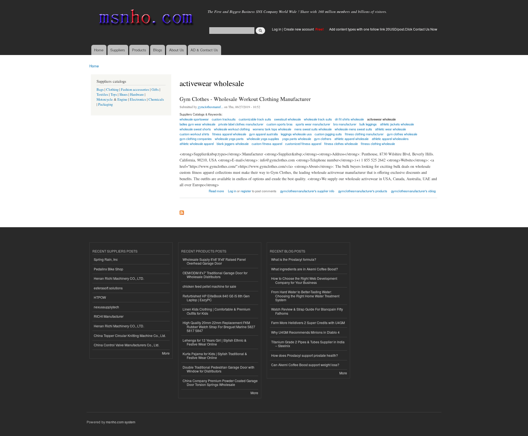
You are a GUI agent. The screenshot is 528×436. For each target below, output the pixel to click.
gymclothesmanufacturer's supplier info (307, 191)
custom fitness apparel (267, 143)
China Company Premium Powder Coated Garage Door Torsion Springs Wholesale (220, 382)
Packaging (105, 104)
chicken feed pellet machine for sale (209, 286)
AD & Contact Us (204, 50)
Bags (100, 89)
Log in (276, 29)
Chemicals (156, 99)
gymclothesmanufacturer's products (362, 191)
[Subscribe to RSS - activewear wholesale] (182, 211)
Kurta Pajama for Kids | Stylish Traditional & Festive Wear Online (215, 355)
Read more (216, 190)
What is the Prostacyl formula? (293, 259)
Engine (122, 99)
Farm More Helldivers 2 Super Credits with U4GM (308, 322)
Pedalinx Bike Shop (108, 269)
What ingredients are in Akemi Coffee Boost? (304, 269)
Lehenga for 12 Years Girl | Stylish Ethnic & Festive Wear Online (214, 342)
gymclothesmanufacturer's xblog (413, 191)
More (166, 353)
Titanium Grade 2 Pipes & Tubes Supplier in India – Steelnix (308, 343)
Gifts (155, 89)
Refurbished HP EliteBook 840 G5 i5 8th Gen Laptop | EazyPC (216, 298)
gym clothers (322, 138)
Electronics (138, 99)
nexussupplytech (106, 307)
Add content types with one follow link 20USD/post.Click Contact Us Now (383, 29)
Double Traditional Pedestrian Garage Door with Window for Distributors (218, 369)
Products (139, 50)
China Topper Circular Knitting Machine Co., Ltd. (130, 335)
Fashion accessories (135, 89)
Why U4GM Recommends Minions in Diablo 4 (305, 332)
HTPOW (100, 297)
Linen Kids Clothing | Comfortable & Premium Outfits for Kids (216, 311)
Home (98, 50)
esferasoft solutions (108, 288)
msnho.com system (120, 421)
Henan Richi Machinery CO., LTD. (119, 278)
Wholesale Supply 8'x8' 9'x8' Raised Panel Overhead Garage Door (214, 261)
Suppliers (117, 50)
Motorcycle (105, 99)
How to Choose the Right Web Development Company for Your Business (304, 280)
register (246, 191)
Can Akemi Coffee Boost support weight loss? (305, 364)
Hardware (137, 94)
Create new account (299, 29)
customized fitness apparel (303, 143)
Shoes (123, 94)
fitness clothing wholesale (378, 143)
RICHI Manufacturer (108, 316)
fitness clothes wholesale (341, 143)
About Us (176, 50)
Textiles (102, 94)
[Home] (145, 18)
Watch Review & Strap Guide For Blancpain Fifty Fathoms (307, 311)
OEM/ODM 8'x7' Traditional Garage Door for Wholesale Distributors (215, 274)
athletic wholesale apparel (197, 143)
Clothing (112, 89)
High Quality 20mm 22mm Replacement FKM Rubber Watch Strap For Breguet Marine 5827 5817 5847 (219, 326)
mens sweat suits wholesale (313, 129)
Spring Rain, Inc (106, 259)
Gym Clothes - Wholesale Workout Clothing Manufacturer (245, 99)
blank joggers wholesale (233, 143)
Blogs (157, 50)
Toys (114, 94)
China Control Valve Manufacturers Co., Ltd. (126, 344)
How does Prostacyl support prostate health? (304, 355)
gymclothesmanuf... (210, 107)
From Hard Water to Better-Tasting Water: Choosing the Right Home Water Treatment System (305, 295)
